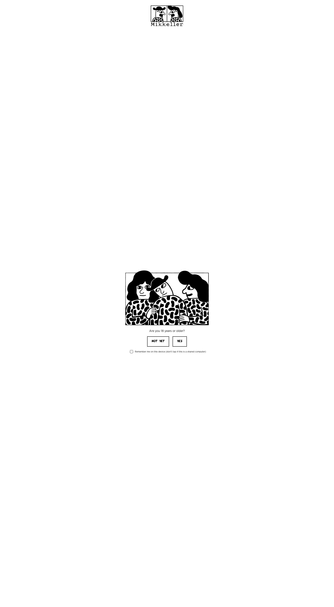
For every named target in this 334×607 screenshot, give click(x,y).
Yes (179, 341)
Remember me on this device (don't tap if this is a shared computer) (170, 351)
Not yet (158, 341)
